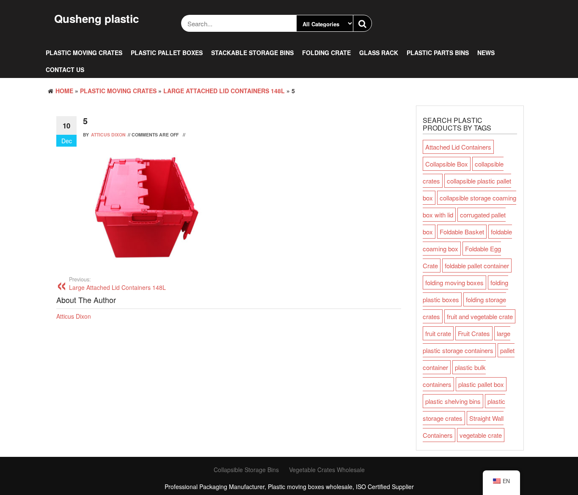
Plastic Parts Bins (438, 52)
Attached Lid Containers (458, 146)
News (486, 52)
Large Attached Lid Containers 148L (224, 90)
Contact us (65, 69)
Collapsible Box (446, 163)
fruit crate (438, 333)
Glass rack (378, 52)
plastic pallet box (481, 384)
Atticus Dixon (108, 134)
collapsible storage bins (246, 469)
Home (64, 90)
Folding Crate (326, 52)
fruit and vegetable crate (480, 316)
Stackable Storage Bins (252, 52)
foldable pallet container (477, 265)
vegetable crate (481, 435)
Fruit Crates (474, 333)
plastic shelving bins (453, 401)
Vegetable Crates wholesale (327, 469)
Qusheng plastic (96, 18)
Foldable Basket (462, 231)
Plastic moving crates (84, 52)
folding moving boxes (454, 282)
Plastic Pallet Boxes (167, 52)
